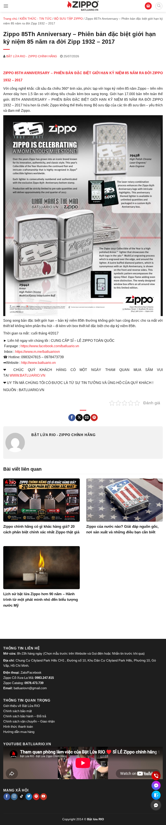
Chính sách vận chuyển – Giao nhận (29, 721)
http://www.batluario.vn (38, 363)
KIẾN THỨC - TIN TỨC (36, 18)
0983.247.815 (44, 678)
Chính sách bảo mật (17, 711)
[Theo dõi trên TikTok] (21, 796)
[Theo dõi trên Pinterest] (36, 796)
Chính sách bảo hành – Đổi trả (24, 716)
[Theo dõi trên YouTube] (43, 796)
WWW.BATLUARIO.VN (27, 375)
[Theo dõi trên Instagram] (14, 796)
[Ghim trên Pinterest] (94, 417)
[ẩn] (155, 805)
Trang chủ (10, 18)
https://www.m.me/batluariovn (37, 351)
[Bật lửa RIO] (83, 6)
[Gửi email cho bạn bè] (86, 417)
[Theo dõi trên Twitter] (29, 796)
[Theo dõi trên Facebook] (6, 796)
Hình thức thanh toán (18, 726)
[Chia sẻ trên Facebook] (71, 417)
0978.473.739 (33, 683)
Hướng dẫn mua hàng (18, 732)
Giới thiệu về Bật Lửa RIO (21, 706)
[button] (5, 6)
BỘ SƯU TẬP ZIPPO (68, 18)
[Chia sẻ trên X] (79, 417)
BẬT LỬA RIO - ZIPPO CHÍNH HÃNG (31, 56)
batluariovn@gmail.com (30, 688)
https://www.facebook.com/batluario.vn (50, 346)
